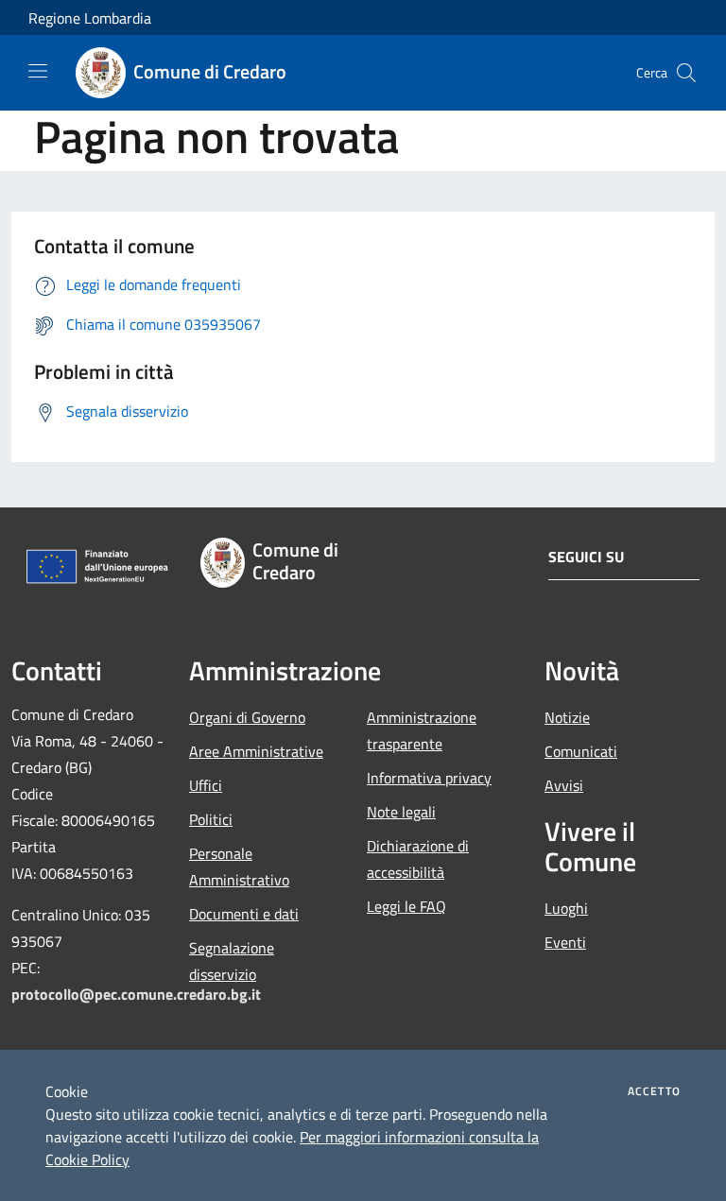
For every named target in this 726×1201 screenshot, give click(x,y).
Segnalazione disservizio (231, 961)
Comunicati (580, 751)
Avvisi (563, 785)
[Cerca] (686, 72)
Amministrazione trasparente (421, 730)
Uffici (205, 785)
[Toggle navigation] (37, 71)
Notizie (567, 717)
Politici (211, 819)
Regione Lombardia (89, 18)
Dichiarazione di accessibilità (418, 859)
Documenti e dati (244, 913)
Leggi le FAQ (406, 906)
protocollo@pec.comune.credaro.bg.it (136, 994)
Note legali (401, 811)
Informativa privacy (429, 777)
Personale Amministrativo (239, 866)
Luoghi (566, 908)
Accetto (654, 1091)
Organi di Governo (247, 717)
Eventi (565, 942)
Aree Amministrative (256, 751)
